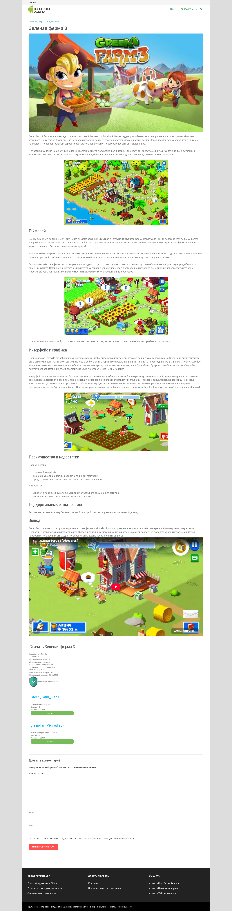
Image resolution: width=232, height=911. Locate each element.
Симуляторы (52, 21)
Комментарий (36, 774)
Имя (31, 813)
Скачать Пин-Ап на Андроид (164, 888)
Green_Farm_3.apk (45, 697)
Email (32, 825)
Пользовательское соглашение (104, 888)
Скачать (50, 713)
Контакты (93, 883)
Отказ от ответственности (41, 893)
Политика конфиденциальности (44, 888)
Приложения (188, 9)
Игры (171, 9)
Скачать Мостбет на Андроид (164, 883)
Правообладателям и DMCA (42, 883)
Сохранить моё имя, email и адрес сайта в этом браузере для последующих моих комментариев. (83, 839)
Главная (33, 21)
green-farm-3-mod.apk (47, 725)
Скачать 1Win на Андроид (162, 893)
